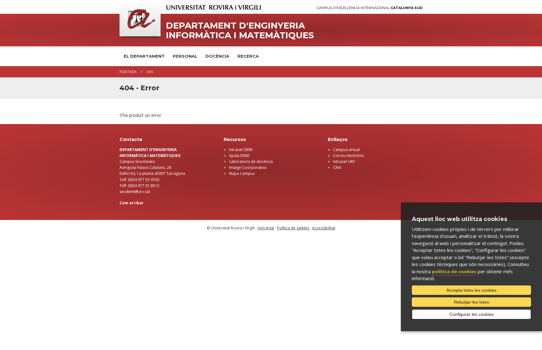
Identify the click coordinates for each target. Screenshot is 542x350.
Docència (217, 56)
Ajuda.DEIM (239, 155)
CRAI (337, 167)
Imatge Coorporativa (247, 167)
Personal (185, 56)
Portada (128, 72)
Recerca (248, 56)
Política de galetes (293, 228)
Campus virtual (346, 149)
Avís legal (266, 228)
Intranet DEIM (240, 149)
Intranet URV (344, 161)
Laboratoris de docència (251, 161)
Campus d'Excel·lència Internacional (369, 8)
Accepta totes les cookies (471, 290)
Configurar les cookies (471, 314)
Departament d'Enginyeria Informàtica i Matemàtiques (240, 30)
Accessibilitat (323, 228)
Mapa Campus (242, 173)
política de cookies (454, 271)
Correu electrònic (348, 155)
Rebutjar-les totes (471, 302)
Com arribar (132, 203)
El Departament (144, 56)
